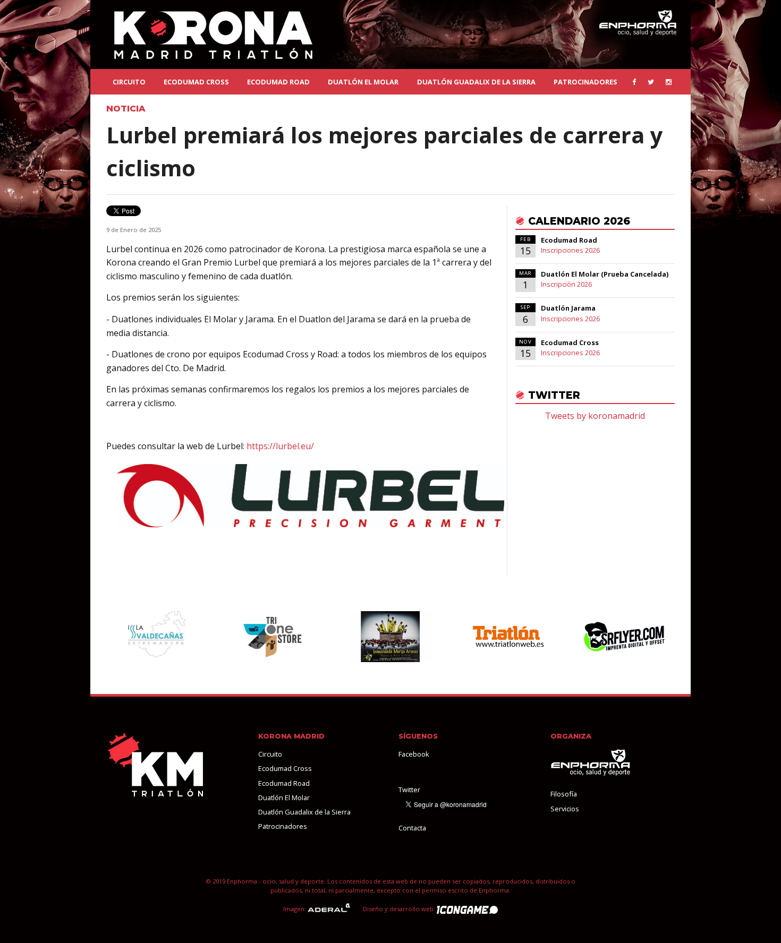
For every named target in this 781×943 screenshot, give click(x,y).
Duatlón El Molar (363, 82)
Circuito (129, 82)
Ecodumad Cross (196, 82)
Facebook (413, 754)
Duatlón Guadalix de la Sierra (476, 82)
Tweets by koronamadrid (595, 416)
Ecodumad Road (278, 82)
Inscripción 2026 (566, 284)
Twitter (409, 789)
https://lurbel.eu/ (280, 446)
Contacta (412, 828)
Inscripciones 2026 (570, 250)
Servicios (564, 808)
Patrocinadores (585, 82)
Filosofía (563, 794)
